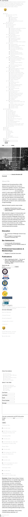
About (6, 13)
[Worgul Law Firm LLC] (14, 9)
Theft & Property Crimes (10, 377)
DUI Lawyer (10, 110)
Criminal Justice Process (13, 90)
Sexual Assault (13, 44)
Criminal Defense (9, 23)
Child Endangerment (15, 39)
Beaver (9, 133)
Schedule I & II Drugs (15, 29)
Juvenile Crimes (14, 106)
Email (2, 516)
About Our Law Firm (12, 14)
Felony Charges (14, 96)
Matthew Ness (13, 19)
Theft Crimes (10, 81)
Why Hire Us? (10, 22)
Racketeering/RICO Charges (17, 68)
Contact (6, 138)
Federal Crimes (11, 67)
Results (6, 128)
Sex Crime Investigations (16, 48)
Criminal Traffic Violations (13, 71)
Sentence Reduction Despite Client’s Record (11, 5)
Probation (12, 99)
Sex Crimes (10, 43)
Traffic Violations (14, 79)
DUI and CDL (10, 126)
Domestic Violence (12, 36)
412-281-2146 (6, 428)
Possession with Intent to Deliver (18, 28)
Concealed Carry (14, 66)
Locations (7, 129)
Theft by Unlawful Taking (16, 84)
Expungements (13, 92)
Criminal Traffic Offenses (11, 375)
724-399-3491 (7, 145)
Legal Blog (7, 390)
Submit (4, 422)
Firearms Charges (9, 380)
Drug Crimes (10, 27)
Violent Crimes (11, 87)
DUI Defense (8, 109)
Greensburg (10, 132)
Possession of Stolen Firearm (17, 59)
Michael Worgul (14, 17)
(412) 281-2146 (5, 515)
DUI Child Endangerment (13, 121)
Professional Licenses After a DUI (15, 123)
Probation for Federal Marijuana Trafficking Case (11, 4)
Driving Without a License (16, 76)
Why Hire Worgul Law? (10, 386)
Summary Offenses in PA (16, 94)
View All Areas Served (12, 137)
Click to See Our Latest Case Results (14, 308)
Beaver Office (5, 446)
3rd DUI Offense (11, 114)
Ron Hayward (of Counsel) (16, 21)
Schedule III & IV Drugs (15, 30)
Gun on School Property (16, 65)
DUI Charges (10, 25)
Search (16, 266)
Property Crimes (14, 107)
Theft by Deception (14, 82)
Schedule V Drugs (14, 32)
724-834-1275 (6, 438)
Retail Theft (13, 83)
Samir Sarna (13, 18)
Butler (8, 134)
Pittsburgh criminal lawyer (8, 191)
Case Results (8, 387)
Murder (12, 89)
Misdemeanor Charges (15, 95)
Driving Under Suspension (16, 74)
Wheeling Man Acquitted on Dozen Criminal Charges (12, 1)
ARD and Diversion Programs (14, 118)
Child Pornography (14, 46)
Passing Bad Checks (15, 85)
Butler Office (5, 457)
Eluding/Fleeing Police (15, 77)
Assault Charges (11, 34)
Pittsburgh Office (6, 425)
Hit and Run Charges (15, 78)
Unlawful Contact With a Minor (17, 45)
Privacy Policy (9, 418)
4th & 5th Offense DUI (12, 115)
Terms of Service (19, 418)
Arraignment (13, 98)
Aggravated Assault (15, 35)
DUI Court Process (12, 122)
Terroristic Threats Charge (16, 105)
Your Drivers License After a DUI (15, 125)
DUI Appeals (10, 120)
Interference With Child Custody (17, 41)
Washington (10, 136)
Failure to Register (14, 56)
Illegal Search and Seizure (16, 93)
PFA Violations (13, 40)
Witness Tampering (14, 70)
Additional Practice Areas (13, 100)
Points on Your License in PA (17, 73)
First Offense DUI (11, 111)
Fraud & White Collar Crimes (17, 104)
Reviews (7, 127)
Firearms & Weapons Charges (14, 57)
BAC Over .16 (10, 117)
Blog (6, 139)
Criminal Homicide (14, 88)
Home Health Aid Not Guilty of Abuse (9, 6)
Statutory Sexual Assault (16, 52)
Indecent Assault (14, 51)
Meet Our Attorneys (9, 385)
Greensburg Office (6, 435)
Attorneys (9, 16)
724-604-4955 (6, 449)
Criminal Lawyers (11, 24)
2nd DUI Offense (11, 112)
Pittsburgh (9, 131)
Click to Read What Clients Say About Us (12, 307)
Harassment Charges (15, 38)
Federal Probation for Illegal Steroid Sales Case (11, 3)
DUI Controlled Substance (13, 116)
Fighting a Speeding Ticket (16, 72)
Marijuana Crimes (14, 33)
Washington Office (6, 467)
